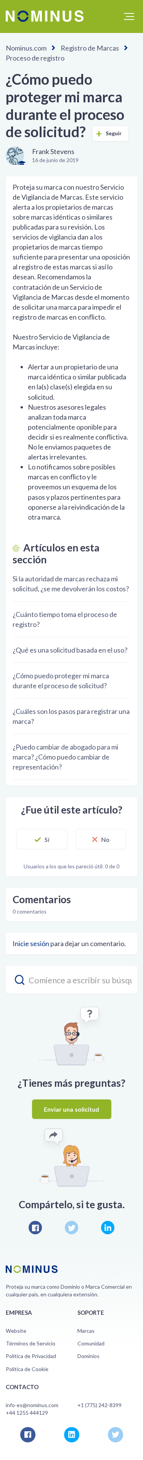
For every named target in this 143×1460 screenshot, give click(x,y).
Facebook (35, 1227)
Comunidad (90, 1343)
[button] (129, 16)
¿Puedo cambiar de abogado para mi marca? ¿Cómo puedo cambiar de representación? (65, 757)
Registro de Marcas (90, 48)
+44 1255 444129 (27, 1412)
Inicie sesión (31, 943)
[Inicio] (45, 16)
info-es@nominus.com (32, 1405)
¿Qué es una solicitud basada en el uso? (70, 650)
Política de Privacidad (31, 1356)
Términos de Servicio (30, 1343)
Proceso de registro (35, 58)
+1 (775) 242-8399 (99, 1405)
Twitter (71, 1227)
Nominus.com (26, 48)
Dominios (88, 1356)
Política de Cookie (27, 1369)
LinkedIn (107, 1227)
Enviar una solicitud (72, 1109)
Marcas (86, 1330)
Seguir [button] (114, 133)
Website (16, 1330)
